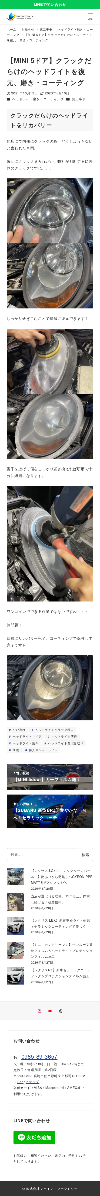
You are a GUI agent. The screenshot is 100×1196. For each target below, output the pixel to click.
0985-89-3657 (39, 1056)
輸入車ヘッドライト (43, 750)
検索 (85, 854)
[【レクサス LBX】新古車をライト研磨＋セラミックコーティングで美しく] (15, 926)
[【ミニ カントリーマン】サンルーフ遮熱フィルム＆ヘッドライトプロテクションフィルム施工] (15, 950)
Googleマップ (28, 1081)
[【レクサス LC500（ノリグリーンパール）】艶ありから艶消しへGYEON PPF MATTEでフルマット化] (15, 876)
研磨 (15, 750)
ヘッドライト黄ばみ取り (65, 743)
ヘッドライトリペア (27, 736)
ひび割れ (19, 729)
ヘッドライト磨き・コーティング (38, 99)
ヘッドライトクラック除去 (54, 729)
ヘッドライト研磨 (63, 736)
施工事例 (79, 99)
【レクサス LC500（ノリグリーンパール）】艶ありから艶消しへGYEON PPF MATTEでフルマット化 (62, 876)
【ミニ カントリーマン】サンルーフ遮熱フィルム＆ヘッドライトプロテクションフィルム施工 (62, 950)
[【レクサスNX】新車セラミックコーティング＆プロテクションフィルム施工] (15, 976)
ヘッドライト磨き (25, 743)
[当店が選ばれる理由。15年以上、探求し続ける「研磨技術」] (15, 902)
